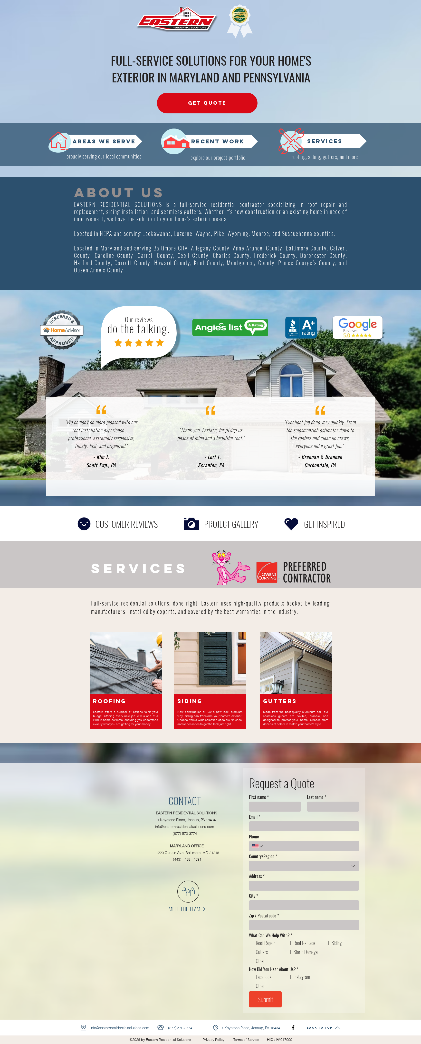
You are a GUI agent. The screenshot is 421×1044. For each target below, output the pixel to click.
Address (257, 876)
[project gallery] (191, 523)
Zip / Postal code (264, 915)
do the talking (137, 328)
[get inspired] (291, 523)
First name (259, 797)
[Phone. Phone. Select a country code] (258, 846)
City (253, 895)
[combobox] (304, 866)
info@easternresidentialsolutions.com (184, 826)
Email (254, 816)
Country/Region (263, 856)
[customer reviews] (84, 523)
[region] (126, 686)
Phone (254, 836)
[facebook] (293, 1027)
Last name (316, 797)
